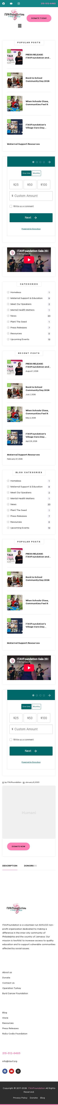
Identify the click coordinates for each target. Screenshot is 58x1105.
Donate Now (18, 846)
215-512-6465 (48, 3)
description (9, 865)
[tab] (9, 867)
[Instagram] (18, 3)
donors (30, 865)
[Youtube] (11, 3)
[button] (20, 26)
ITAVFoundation (14, 782)
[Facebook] (3, 3)
